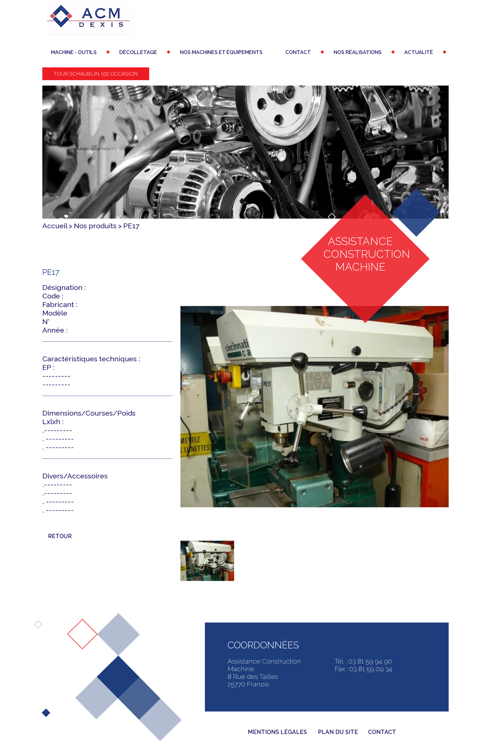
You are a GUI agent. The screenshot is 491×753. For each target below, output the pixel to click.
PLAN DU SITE (338, 732)
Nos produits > (98, 225)
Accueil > (58, 225)
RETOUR (60, 536)
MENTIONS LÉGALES (278, 732)
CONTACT (382, 732)
